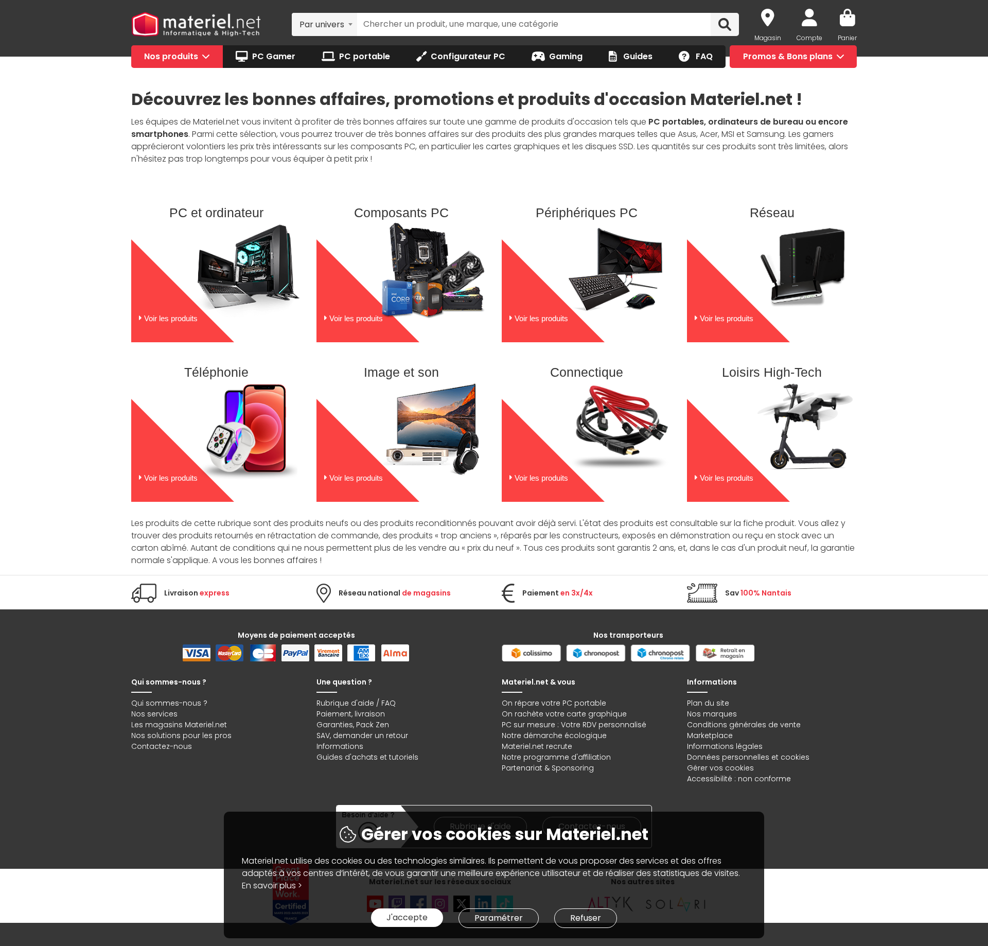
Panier (847, 37)
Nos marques (712, 714)
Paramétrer (498, 918)
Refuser (585, 918)
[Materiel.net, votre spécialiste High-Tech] (196, 25)
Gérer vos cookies (720, 768)
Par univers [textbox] (321, 24)
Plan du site (708, 703)
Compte (809, 37)
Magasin (767, 37)
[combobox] (324, 24)
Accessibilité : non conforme (739, 779)
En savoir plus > (272, 885)
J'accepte (407, 917)
